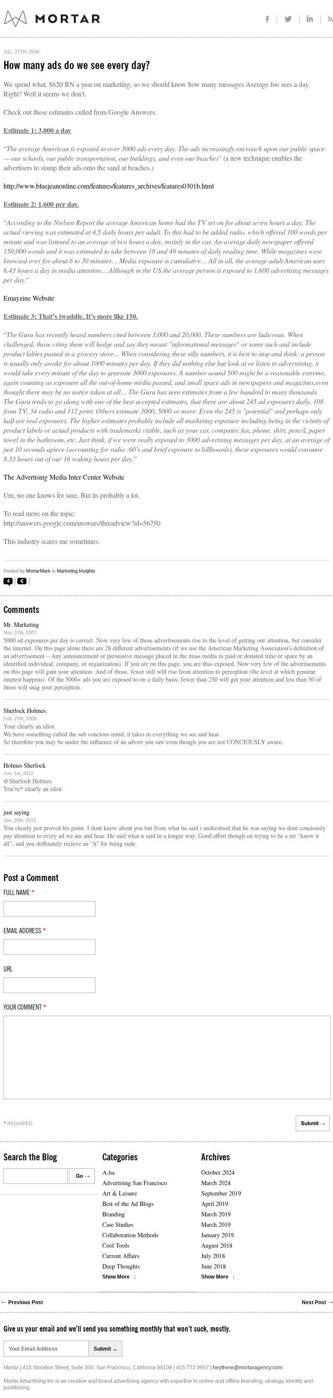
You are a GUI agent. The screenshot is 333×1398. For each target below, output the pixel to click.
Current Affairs (120, 1256)
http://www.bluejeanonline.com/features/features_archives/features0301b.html (108, 185)
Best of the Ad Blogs (127, 1203)
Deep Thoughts (121, 1266)
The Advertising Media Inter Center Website (63, 476)
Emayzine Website (28, 297)
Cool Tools (115, 1245)
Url (8, 969)
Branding (113, 1214)
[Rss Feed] (327, 19)
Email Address (24, 931)
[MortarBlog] (100, 26)
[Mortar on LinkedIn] (310, 19)
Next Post (314, 1302)
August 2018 (216, 1245)
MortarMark (38, 570)
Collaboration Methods (130, 1235)
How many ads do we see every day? (76, 65)
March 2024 (216, 1183)
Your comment (24, 1007)
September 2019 (221, 1193)
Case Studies (117, 1224)
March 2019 (216, 1214)
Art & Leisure (119, 1193)
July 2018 (213, 1256)
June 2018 (213, 1266)
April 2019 (214, 1203)
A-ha (108, 1172)
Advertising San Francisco (134, 1183)
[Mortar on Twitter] (289, 19)
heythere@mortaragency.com (247, 1368)
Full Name (19, 892)
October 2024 (218, 1172)
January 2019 (217, 1235)
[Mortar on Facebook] (267, 19)
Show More (116, 1277)
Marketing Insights (76, 570)
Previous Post (25, 1302)
